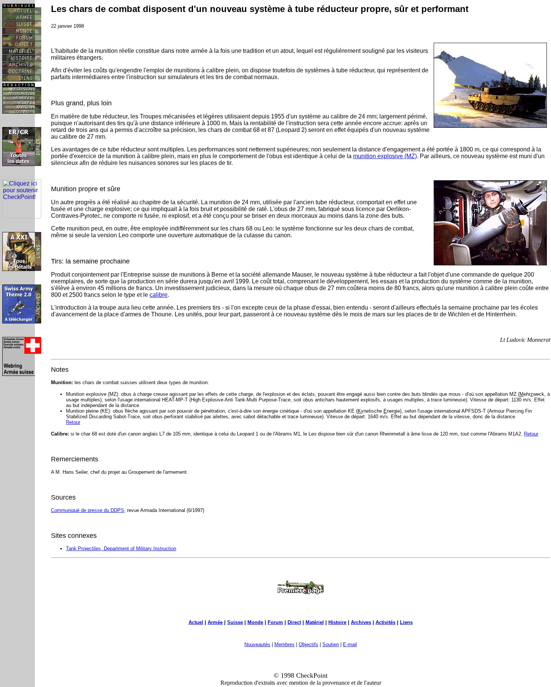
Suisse (235, 622)
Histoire (337, 622)
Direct (294, 622)
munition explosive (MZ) (385, 156)
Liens (406, 622)
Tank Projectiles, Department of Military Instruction (121, 548)
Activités (385, 622)
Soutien (330, 644)
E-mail (350, 644)
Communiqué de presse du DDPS (87, 510)
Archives (361, 622)
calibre (159, 295)
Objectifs (308, 644)
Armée (215, 622)
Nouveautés (257, 644)
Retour (73, 422)
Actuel (196, 622)
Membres (284, 644)
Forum (275, 622)
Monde (255, 622)
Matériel (314, 622)
